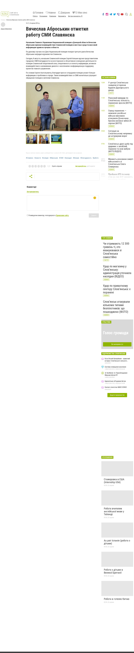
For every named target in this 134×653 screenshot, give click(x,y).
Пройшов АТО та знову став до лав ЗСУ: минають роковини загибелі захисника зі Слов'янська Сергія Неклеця (120, 179)
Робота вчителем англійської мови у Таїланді (114, 511)
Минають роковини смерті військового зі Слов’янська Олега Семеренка (120, 163)
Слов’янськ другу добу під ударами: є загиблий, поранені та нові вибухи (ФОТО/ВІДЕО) (120, 148)
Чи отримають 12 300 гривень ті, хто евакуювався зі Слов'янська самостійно (116, 250)
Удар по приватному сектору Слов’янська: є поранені (117, 289)
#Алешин (76, 158)
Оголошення (43, 16)
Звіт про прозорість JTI (75, 16)
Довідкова (52, 16)
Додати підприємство (117, 395)
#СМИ (61, 158)
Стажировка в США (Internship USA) (114, 481)
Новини (52, 12)
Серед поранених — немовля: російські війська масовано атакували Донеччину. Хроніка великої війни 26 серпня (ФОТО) (119, 117)
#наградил (68, 158)
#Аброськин (54, 158)
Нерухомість (62, 16)
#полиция (45, 158)
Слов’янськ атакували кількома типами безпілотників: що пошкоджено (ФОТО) (116, 307)
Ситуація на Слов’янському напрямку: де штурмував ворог (120, 133)
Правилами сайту (62, 215)
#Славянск (29, 158)
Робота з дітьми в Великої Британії (113, 571)
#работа (95, 158)
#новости (37, 158)
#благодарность (85, 158)
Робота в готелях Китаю (116, 599)
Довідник (65, 12)
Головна (39, 12)
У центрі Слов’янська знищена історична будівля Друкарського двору (118, 86)
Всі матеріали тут (117, 344)
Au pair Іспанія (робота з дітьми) (117, 542)
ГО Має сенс (81, 12)
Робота (35, 16)
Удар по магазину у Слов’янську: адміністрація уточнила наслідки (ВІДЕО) (117, 271)
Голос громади (115, 332)
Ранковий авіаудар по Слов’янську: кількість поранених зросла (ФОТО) (120, 100)
